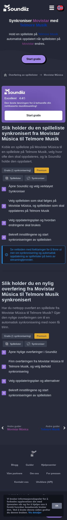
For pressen (53, 473)
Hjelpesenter (48, 464)
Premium (42, 170)
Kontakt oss (21, 482)
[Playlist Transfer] (16, 7)
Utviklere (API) (44, 482)
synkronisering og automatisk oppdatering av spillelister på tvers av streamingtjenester (32, 256)
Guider (30, 464)
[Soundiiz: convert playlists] (33, 453)
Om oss (34, 473)
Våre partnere (14, 473)
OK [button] (56, 506)
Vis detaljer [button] (34, 512)
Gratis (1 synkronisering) (17, 170)
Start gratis (33, 59)
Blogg (14, 464)
